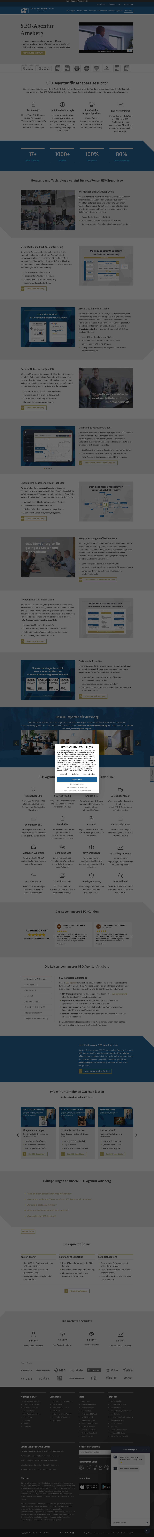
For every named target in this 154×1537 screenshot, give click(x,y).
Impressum (88, 790)
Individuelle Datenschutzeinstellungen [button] (77, 787)
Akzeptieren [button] (77, 779)
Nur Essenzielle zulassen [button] (77, 784)
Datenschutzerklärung (78, 790)
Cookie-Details (67, 790)
